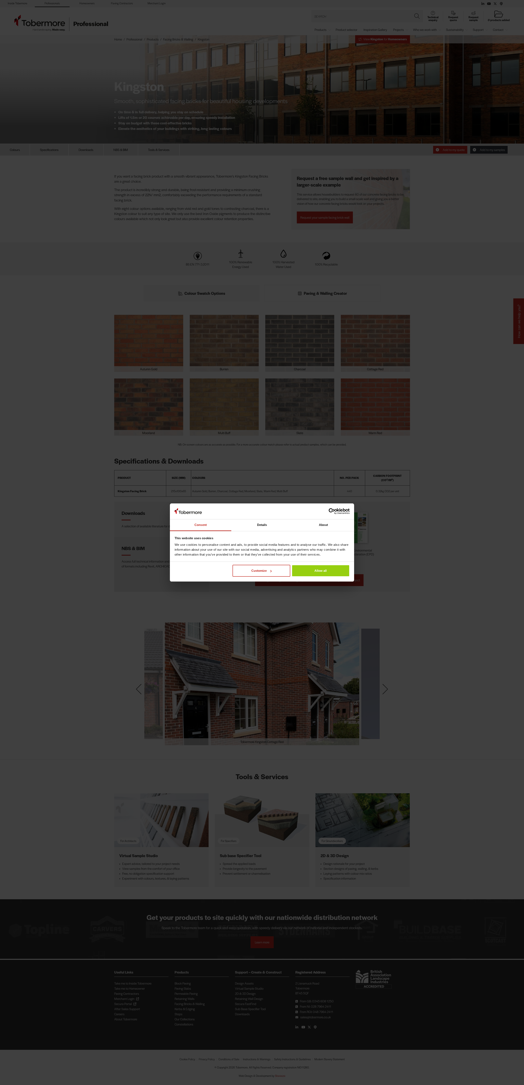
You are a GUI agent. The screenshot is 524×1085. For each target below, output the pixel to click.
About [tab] (323, 525)
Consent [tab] (200, 525)
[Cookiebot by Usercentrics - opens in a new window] (332, 511)
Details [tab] (262, 525)
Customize (259, 570)
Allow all (320, 570)
